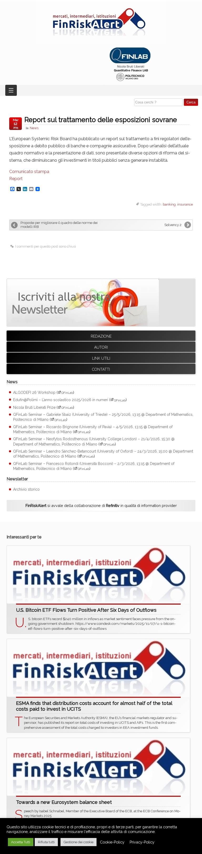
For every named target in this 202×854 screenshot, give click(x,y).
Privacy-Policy (142, 842)
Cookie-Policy (112, 842)
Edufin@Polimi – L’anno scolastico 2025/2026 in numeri (60, 400)
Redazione (101, 336)
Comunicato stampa (29, 171)
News (34, 128)
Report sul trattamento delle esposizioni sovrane (100, 119)
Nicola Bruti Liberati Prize (34, 407)
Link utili (101, 358)
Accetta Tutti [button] (20, 842)
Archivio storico (26, 489)
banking (169, 204)
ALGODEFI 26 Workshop (34, 392)
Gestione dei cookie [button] (78, 842)
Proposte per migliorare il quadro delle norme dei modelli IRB (59, 225)
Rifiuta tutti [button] (46, 842)
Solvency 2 (172, 225)
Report (16, 178)
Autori (101, 347)
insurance (185, 204)
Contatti (101, 369)
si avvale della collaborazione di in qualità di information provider (101, 505)
